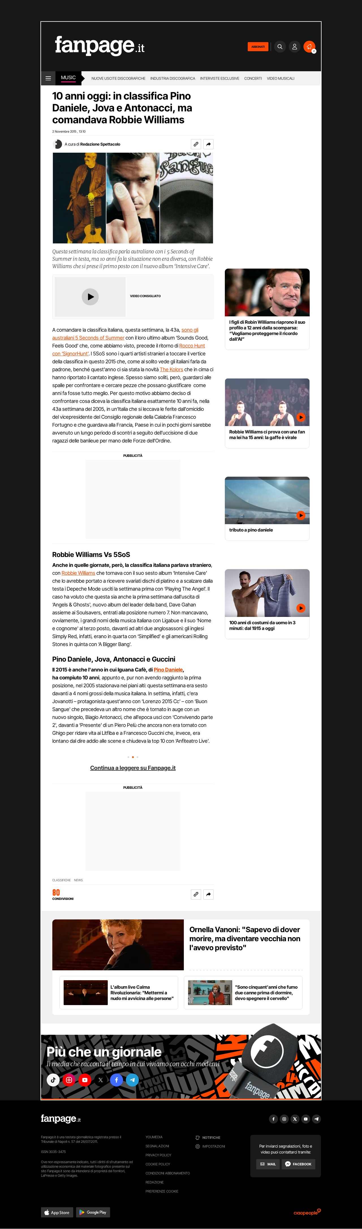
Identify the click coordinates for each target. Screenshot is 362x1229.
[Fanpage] (61, 1119)
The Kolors (171, 369)
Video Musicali (280, 78)
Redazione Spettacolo (100, 144)
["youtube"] (84, 1080)
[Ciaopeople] (307, 1213)
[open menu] (48, 78)
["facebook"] (116, 1080)
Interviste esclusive (219, 78)
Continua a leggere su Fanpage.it (133, 767)
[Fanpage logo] (93, 46)
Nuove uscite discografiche (118, 78)
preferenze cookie (162, 1191)
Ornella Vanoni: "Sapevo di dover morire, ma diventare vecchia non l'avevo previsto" (244, 938)
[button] (208, 144)
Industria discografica (172, 78)
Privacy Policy (158, 1155)
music (68, 77)
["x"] (100, 1080)
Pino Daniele (168, 670)
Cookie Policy (158, 1164)
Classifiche (61, 880)
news (78, 880)
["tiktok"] (53, 1080)
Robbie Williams (78, 573)
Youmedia (154, 1137)
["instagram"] (69, 1080)
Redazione (155, 1182)
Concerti (253, 78)
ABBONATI (258, 46)
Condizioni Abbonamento (168, 1173)
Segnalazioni (157, 1146)
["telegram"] (132, 1080)
